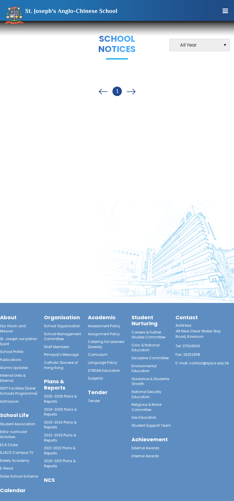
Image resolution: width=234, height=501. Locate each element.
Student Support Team (151, 425)
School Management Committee (62, 337)
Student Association (17, 424)
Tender (94, 400)
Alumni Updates (14, 367)
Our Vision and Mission (13, 329)
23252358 (191, 354)
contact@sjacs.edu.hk (209, 363)
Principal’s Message (61, 354)
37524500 (191, 346)
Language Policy (102, 362)
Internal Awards (145, 456)
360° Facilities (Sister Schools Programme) (18, 391)
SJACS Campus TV (16, 452)
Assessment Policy (104, 326)
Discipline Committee (150, 358)
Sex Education (144, 417)
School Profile (11, 351)
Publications (10, 359)
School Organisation (62, 326)
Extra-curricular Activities (13, 434)
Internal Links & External (13, 378)
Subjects (95, 378)
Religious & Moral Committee (147, 407)
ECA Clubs (9, 444)
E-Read (6, 468)
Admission (9, 401)
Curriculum (98, 354)
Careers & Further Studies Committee (148, 335)
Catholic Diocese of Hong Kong (61, 365)
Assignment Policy (104, 334)
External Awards (145, 448)
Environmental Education (144, 369)
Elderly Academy (14, 460)
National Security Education (146, 394)
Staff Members (56, 346)
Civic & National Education (146, 348)
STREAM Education (104, 370)
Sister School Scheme (19, 476)
